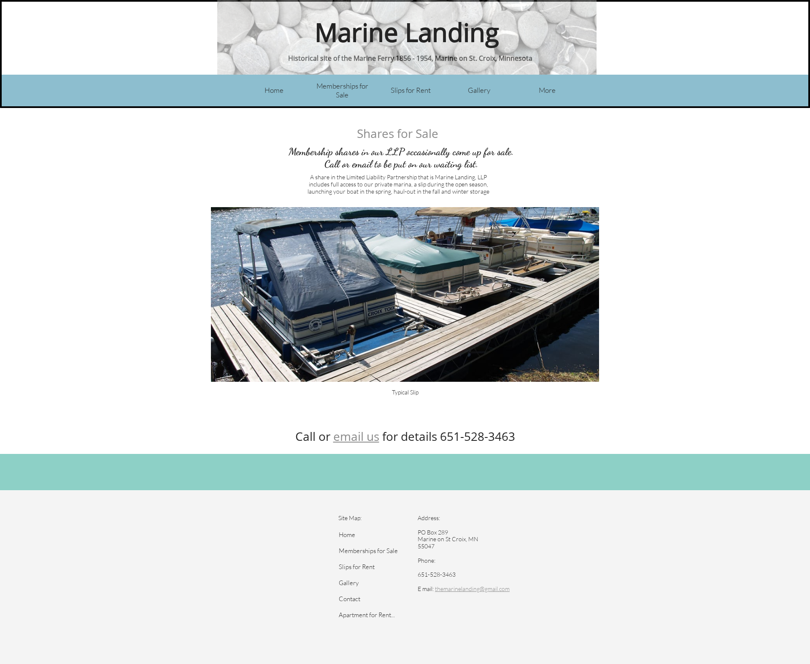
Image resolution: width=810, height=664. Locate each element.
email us (356, 436)
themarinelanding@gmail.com (472, 588)
